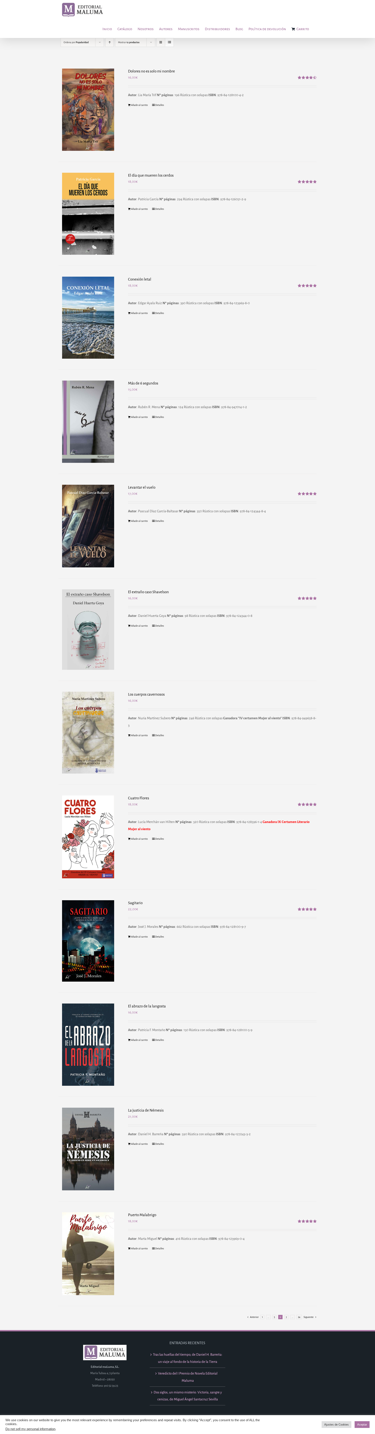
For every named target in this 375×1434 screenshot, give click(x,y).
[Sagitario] (88, 941)
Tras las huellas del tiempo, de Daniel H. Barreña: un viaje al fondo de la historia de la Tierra (187, 1358)
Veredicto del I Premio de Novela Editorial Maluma (187, 1377)
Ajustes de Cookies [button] (336, 1424)
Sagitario (135, 903)
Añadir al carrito (139, 105)
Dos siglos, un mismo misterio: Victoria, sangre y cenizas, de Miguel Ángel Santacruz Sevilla (188, 1395)
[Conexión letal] (88, 318)
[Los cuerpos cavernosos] (88, 733)
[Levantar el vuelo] (88, 526)
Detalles (159, 105)
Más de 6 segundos (143, 383)
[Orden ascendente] (109, 42)
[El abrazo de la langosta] (88, 1045)
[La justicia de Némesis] (88, 1149)
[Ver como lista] (169, 42)
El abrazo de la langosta (147, 1006)
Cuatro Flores (138, 798)
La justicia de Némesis (146, 1110)
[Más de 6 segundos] (88, 422)
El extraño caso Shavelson (148, 592)
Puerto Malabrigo (142, 1215)
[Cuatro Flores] (88, 836)
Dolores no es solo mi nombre (151, 71)
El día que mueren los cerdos (151, 175)
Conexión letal (139, 279)
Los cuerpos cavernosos (146, 694)
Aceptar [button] (362, 1424)
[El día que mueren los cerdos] (88, 214)
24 (299, 1317)
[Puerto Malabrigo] (88, 1253)
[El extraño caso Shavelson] (88, 629)
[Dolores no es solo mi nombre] (88, 110)
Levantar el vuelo (141, 487)
